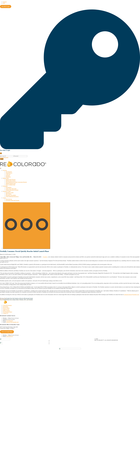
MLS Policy (8, 193)
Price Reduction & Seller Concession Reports (16, 182)
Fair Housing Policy (7, 312)
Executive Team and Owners (12, 200)
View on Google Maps (7, 331)
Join (4, 3)
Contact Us (5, 313)
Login (2, 158)
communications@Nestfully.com (131, 294)
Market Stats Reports (10, 179)
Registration (8, 187)
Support (5, 1)
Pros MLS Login (5, 6)
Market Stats (6, 178)
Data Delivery (9, 173)
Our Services (9, 171)
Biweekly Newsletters (11, 195)
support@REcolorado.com (12, 322)
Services (5, 170)
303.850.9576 (9, 320)
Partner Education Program (12, 190)
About (4, 197)
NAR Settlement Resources (12, 196)
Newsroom (5, 306)
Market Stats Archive (11, 180)
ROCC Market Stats (10, 184)
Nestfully (45, 256)
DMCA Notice (6, 310)
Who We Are (9, 199)
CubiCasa (8, 174)
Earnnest (8, 175)
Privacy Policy (6, 308)
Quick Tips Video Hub (11, 188)
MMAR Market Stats (11, 183)
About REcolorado (7, 305)
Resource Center (7, 191)
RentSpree (8, 176)
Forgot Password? (4, 157)
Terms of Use (6, 309)
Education (5, 186)
